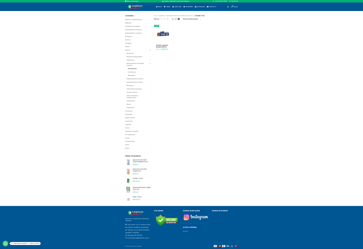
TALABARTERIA (131, 101)
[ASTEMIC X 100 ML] (128, 181)
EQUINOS (127, 50)
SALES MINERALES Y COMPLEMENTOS (132, 96)
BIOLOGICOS (128, 36)
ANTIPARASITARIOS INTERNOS (135, 82)
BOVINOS (127, 40)
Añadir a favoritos (172, 31)
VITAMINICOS (130, 107)
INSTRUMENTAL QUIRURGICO (134, 89)
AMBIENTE (128, 23)
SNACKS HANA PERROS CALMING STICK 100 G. (142, 188)
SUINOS (127, 138)
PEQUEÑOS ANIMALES (131, 131)
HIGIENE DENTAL (130, 117)
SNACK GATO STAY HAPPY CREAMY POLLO (140, 170)
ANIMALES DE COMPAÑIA (132, 26)
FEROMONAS (128, 111)
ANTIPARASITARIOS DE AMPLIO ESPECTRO (135, 64)
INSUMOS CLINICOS (132, 92)
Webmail (185, 231)
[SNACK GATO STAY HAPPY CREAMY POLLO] (128, 171)
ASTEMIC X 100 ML (138, 178)
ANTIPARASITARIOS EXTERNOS (133, 33)
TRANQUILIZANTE (130, 141)
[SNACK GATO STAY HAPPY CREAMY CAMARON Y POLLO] (128, 162)
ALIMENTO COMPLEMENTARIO (133, 19)
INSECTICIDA (128, 121)
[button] (172, 26)
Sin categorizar (130, 134)
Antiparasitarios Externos (133, 29)
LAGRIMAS (128, 124)
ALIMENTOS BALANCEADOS (134, 56)
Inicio (155, 15)
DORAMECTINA (132, 68)
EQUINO (127, 46)
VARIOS (129, 104)
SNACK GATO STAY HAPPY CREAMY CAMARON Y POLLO (140, 161)
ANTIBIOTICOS (130, 60)
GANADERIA (128, 114)
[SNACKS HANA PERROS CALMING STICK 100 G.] (128, 190)
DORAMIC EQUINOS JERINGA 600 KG (162, 46)
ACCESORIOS (130, 53)
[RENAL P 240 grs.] (128, 199)
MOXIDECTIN (131, 75)
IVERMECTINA (132, 72)
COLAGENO (128, 43)
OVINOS (127, 128)
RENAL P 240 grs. (137, 197)
